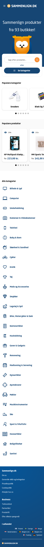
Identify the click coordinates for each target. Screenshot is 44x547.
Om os (4, 475)
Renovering (15, 355)
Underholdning (17, 208)
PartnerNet (6, 508)
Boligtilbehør (16, 444)
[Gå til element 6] (28, 113)
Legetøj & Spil (16, 306)
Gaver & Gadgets (17, 345)
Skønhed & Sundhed (19, 247)
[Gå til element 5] (25, 113)
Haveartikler (15, 434)
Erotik (12, 267)
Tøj (11, 277)
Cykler (13, 257)
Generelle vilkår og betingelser (13, 479)
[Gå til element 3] (21, 113)
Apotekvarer (15, 385)
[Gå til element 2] (18, 113)
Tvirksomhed (7, 504)
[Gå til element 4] (23, 113)
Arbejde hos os (7, 492)
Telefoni (13, 228)
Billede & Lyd (16, 188)
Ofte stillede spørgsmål (10, 516)
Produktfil (5, 512)
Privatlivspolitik (7, 484)
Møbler (13, 394)
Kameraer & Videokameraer (22, 218)
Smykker (14, 296)
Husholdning (16, 336)
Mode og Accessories (19, 286)
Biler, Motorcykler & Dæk (21, 316)
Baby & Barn (15, 237)
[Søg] (37, 59)
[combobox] (22, 60)
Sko (11, 414)
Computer (14, 198)
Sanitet (13, 453)
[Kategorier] (4, 6)
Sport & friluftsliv (18, 424)
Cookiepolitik (7, 488)
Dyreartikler (15, 375)
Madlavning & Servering (21, 365)
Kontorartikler (16, 326)
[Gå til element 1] (16, 113)
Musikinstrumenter (19, 404)
